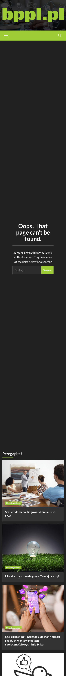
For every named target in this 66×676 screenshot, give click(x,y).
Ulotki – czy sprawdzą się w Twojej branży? (32, 576)
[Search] (59, 35)
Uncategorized (13, 503)
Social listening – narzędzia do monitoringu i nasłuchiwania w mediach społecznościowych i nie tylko (32, 640)
